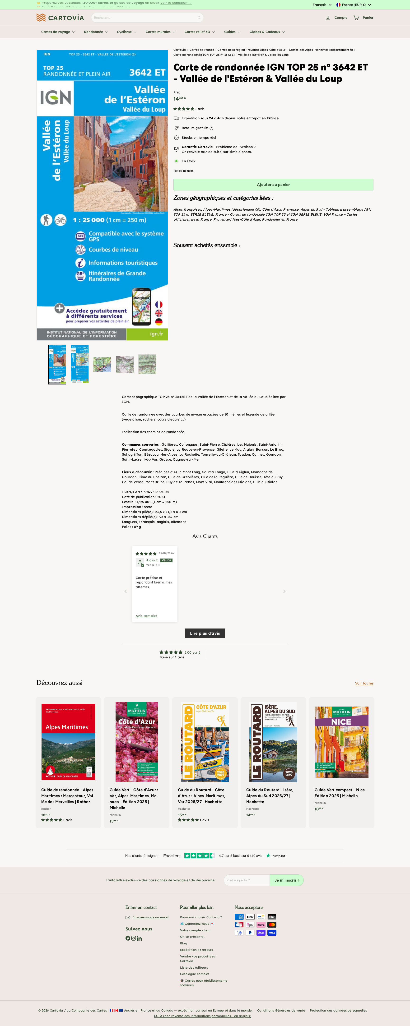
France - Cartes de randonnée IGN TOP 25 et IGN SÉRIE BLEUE (268, 214)
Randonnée (94, 32)
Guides (230, 32)
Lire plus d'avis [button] (205, 633)
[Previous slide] (126, 591)
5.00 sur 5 (193, 652)
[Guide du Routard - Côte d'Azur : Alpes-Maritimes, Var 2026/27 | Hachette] (205, 762)
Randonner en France (279, 219)
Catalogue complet (195, 974)
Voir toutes (364, 683)
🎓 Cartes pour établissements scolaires (203, 983)
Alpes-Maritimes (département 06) (231, 209)
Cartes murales (159, 32)
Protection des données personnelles (338, 1010)
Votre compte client (195, 930)
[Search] (199, 18)
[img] (146, 554)
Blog (183, 943)
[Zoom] (102, 195)
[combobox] (322, 4)
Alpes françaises (187, 209)
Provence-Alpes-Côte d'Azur (236, 219)
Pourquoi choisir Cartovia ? (201, 917)
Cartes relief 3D (198, 32)
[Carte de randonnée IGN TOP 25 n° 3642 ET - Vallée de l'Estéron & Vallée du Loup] (273, 276)
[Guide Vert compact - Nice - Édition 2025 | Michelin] (341, 756)
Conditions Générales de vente (281, 1010)
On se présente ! (192, 936)
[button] (184, 109)
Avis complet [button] (146, 616)
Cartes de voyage (56, 32)
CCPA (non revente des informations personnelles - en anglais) (202, 1016)
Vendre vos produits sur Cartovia (198, 958)
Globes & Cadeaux (265, 32)
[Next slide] (284, 591)
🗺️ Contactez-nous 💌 (197, 923)
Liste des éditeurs (194, 967)
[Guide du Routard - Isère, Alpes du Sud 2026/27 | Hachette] (273, 759)
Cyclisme (125, 32)
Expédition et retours (196, 950)
